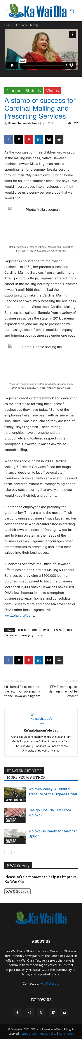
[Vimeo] (53, 1013)
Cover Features (14, 799)
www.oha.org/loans (19, 615)
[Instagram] (29, 1012)
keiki (69, 629)
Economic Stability (27, 25)
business (11, 635)
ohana (58, 629)
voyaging (27, 635)
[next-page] (14, 852)
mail (40, 635)
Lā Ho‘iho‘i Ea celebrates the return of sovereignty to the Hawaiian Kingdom (22, 691)
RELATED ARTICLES (24, 770)
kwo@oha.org (49, 983)
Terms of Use (28, 1033)
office (45, 629)
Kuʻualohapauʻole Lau (22, 123)
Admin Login (67, 1033)
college (22, 629)
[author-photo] (41, 723)
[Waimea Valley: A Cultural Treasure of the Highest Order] (15, 794)
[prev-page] (7, 852)
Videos (52, 90)
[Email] (49, 139)
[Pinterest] (28, 139)
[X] (18, 139)
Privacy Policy (48, 1033)
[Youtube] (64, 1013)
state (34, 629)
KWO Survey (17, 891)
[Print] (59, 139)
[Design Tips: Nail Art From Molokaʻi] (15, 815)
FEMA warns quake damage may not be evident (63, 691)
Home (8, 25)
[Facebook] (8, 139)
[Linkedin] (39, 139)
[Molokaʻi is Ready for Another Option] (15, 836)
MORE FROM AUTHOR (26, 777)
